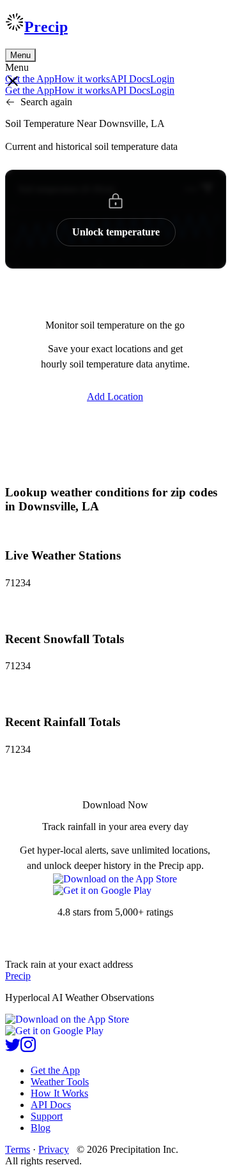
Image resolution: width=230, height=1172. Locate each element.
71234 (18, 582)
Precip (46, 27)
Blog (40, 1127)
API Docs (130, 78)
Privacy (53, 1149)
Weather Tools (60, 1081)
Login (162, 78)
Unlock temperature (116, 231)
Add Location (115, 396)
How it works (82, 78)
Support (47, 1116)
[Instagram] (28, 1048)
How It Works (59, 1093)
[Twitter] (12, 1048)
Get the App (55, 1070)
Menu (20, 55)
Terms (17, 1149)
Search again (46, 101)
